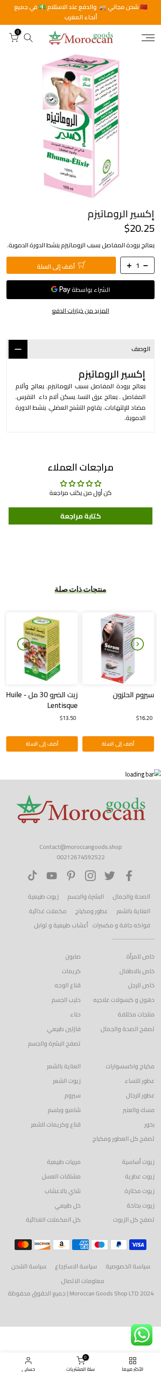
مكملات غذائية (48, 911)
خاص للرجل (141, 985)
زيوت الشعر (67, 1080)
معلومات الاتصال (82, 1280)
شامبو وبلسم (64, 1109)
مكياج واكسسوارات (130, 1066)
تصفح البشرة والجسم (54, 1043)
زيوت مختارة (140, 1190)
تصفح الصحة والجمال (127, 1028)
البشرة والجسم (85, 896)
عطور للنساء (140, 1080)
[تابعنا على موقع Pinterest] (71, 875)
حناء (75, 1014)
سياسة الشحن (28, 1266)
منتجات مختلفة (136, 1014)
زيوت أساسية (138, 1161)
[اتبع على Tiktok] (32, 875)
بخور (149, 1124)
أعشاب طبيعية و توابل (61, 925)
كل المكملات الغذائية (53, 1219)
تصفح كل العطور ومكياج (123, 1138)
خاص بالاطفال (137, 971)
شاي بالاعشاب (63, 1190)
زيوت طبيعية (43, 896)
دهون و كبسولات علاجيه (124, 999)
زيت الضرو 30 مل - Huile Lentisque (43, 699)
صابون (73, 956)
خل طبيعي (68, 1205)
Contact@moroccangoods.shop (80, 846)
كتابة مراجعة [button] (80, 516)
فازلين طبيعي (64, 1028)
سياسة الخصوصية (128, 1266)
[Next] (23, 644)
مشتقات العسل (61, 1176)
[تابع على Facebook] (129, 875)
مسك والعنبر (139, 1109)
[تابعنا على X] (109, 875)
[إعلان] (80, 12)
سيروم (72, 1095)
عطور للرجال (140, 1095)
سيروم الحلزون (134, 694)
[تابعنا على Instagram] (90, 875)
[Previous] (137, 644)
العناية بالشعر (133, 911)
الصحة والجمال (131, 896)
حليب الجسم (66, 999)
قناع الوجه (68, 985)
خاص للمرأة (140, 956)
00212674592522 (81, 857)
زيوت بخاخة (141, 1205)
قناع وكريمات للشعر (56, 1124)
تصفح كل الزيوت (134, 1219)
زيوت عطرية (140, 1176)
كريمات (71, 971)
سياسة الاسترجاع (76, 1266)
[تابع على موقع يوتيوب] (51, 875)
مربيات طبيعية (64, 1161)
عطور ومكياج (91, 911)
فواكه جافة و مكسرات (121, 925)
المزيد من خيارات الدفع (80, 311)
